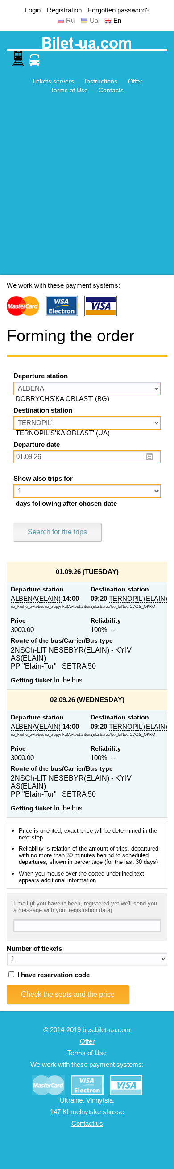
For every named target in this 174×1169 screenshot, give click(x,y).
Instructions (101, 81)
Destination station (42, 410)
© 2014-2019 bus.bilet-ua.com (87, 1029)
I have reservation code (53, 975)
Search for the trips (57, 532)
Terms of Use (69, 90)
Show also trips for (43, 478)
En (117, 20)
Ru (70, 20)
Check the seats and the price (68, 994)
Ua (94, 20)
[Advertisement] (87, 188)
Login (33, 10)
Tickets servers (53, 81)
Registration (64, 10)
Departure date (36, 444)
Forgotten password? (118, 10)
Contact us (87, 1123)
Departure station (40, 376)
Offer (135, 81)
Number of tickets (34, 948)
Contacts (111, 90)
